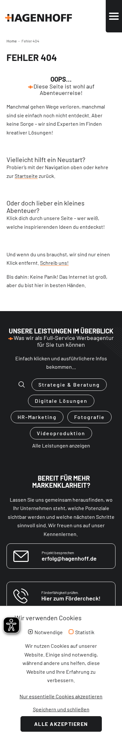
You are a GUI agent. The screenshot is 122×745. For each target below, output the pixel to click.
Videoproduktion (61, 433)
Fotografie (89, 417)
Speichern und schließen (61, 709)
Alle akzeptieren (61, 724)
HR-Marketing (37, 417)
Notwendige (48, 632)
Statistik (84, 632)
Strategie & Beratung (69, 384)
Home (12, 41)
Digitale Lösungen (61, 401)
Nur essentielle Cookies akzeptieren (61, 696)
